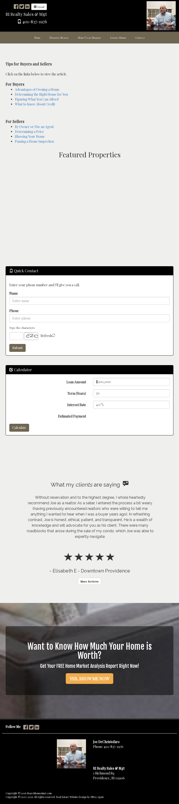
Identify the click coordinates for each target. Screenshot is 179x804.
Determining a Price (29, 131)
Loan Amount (76, 382)
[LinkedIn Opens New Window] (27, 6)
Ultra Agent (97, 797)
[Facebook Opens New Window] (16, 6)
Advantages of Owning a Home (37, 89)
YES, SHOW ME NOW (89, 678)
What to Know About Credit (35, 104)
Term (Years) (76, 393)
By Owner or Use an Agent (34, 126)
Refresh (46, 335)
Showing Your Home (30, 136)
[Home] (161, 15)
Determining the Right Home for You (41, 94)
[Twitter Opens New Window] (21, 6)
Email (40, 7)
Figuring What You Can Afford (37, 99)
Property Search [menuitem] (59, 37)
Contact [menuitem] (140, 37)
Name (13, 293)
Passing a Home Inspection (34, 141)
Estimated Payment (72, 416)
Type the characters (22, 328)
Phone (14, 311)
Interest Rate (76, 405)
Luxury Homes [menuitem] (118, 37)
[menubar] (89, 38)
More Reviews (89, 581)
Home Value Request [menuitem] (89, 37)
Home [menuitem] (37, 37)
